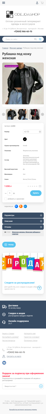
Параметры (9, 215)
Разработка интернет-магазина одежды (23, 409)
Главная (5, 48)
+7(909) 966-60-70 (23, 31)
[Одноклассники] (21, 206)
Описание (8, 221)
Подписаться (41, 386)
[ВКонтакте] (16, 206)
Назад (11, 245)
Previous (3, 114)
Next (42, 114)
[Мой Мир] (25, 206)
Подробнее (39, 288)
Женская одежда (16, 48)
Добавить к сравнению (16, 199)
